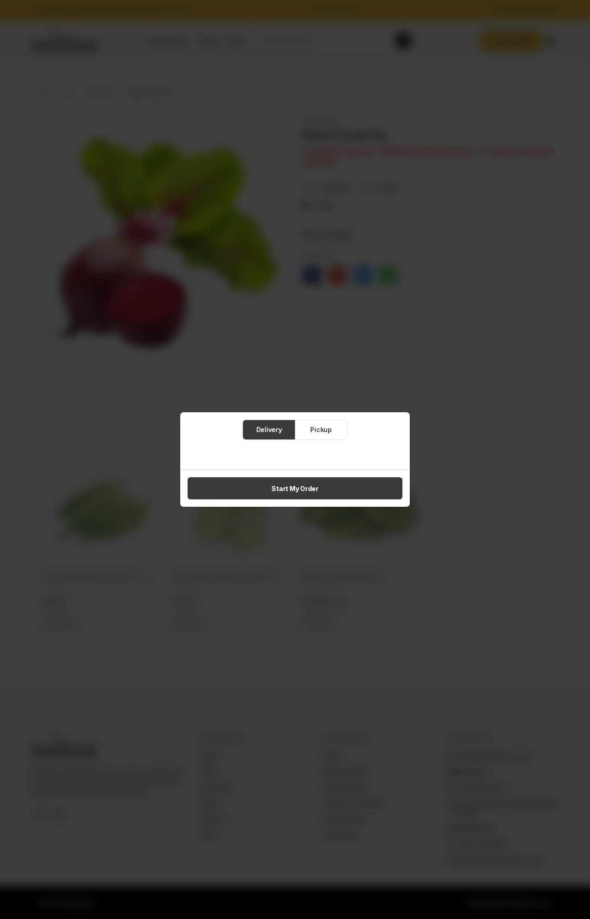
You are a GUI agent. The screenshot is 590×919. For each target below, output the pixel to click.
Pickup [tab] (321, 429)
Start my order (295, 488)
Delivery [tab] (269, 429)
